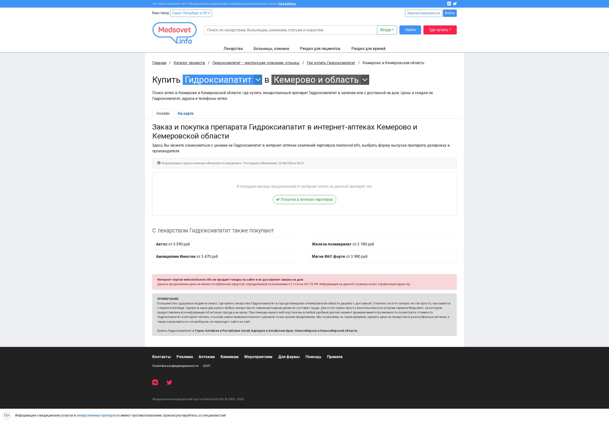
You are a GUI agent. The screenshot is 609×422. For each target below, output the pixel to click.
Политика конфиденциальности (175, 366)
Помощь (313, 357)
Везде (385, 30)
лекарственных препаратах (98, 415)
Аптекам (207, 357)
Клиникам (230, 357)
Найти (410, 30)
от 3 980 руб (340, 256)
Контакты (161, 357)
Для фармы (289, 357)
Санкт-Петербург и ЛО (190, 13)
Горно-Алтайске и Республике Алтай (222, 330)
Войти (450, 13)
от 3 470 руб (187, 256)
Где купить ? (440, 30)
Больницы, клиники (271, 48)
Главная (159, 63)
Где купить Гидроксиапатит (331, 63)
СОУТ (207, 366)
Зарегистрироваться (423, 13)
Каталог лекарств (189, 63)
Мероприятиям (258, 357)
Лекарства (233, 48)
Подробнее (287, 3)
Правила (335, 357)
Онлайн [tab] (163, 113)
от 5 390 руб (173, 244)
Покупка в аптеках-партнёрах (306, 199)
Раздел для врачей (368, 48)
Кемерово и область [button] (316, 80)
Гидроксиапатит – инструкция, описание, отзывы (256, 63)
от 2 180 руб (343, 244)
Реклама (185, 357)
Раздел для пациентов (320, 48)
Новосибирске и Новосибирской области (326, 330)
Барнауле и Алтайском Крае (272, 330)
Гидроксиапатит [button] (218, 80)
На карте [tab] (185, 113)
